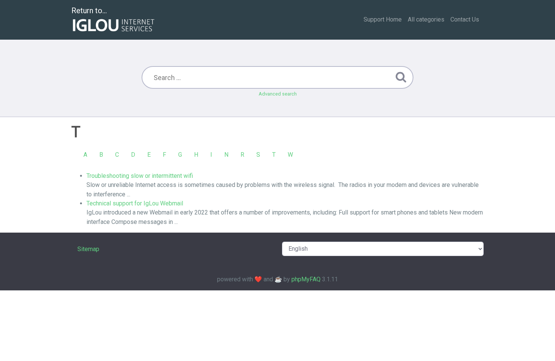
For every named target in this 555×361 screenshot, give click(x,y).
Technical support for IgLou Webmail (134, 203)
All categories (426, 19)
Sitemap (88, 249)
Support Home (383, 19)
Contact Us (464, 19)
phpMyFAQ (306, 279)
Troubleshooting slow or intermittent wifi (139, 175)
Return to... (89, 10)
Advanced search (278, 94)
